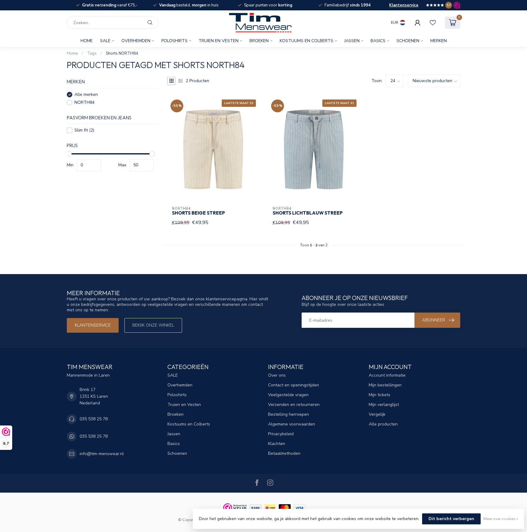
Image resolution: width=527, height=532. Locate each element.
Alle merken (86, 94)
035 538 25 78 (94, 419)
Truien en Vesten (218, 41)
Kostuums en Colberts (306, 41)
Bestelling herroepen (288, 414)
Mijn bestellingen (385, 385)
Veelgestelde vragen (288, 395)
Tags (92, 53)
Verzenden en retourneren (294, 404)
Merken (438, 41)
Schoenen (407, 41)
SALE (105, 41)
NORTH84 (84, 102)
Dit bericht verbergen (451, 519)
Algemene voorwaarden (291, 424)
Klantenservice (403, 5)
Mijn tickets (379, 395)
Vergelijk (377, 414)
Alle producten (383, 424)
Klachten (276, 444)
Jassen (352, 41)
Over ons (277, 375)
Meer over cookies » (500, 518)
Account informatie (387, 375)
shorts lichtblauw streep (308, 213)
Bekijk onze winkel (153, 325)
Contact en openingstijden (293, 385)
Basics (378, 41)
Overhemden (135, 41)
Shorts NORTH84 (122, 53)
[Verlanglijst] (433, 22)
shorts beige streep (198, 213)
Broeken (259, 41)
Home (87, 41)
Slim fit (84, 130)
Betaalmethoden (284, 453)
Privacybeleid (281, 434)
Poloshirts (174, 41)
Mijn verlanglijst (384, 404)
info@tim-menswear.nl (102, 454)
